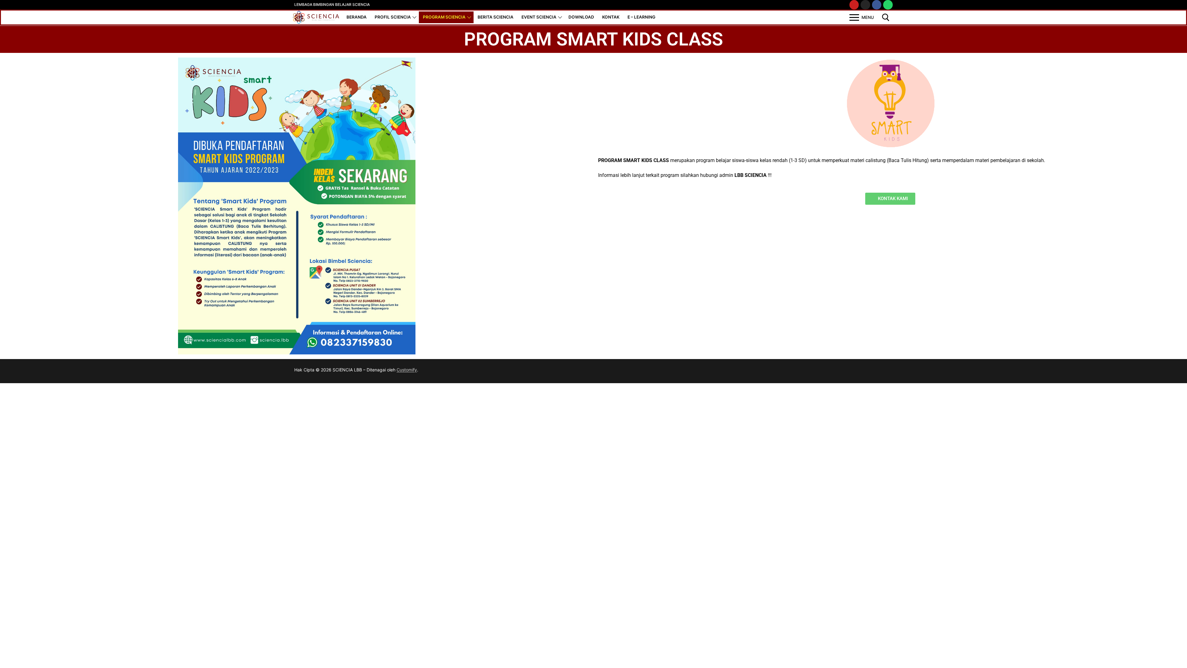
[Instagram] (865, 5)
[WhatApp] (888, 5)
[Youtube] (854, 5)
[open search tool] (886, 17)
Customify (407, 369)
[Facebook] (603, 371)
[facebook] (877, 5)
